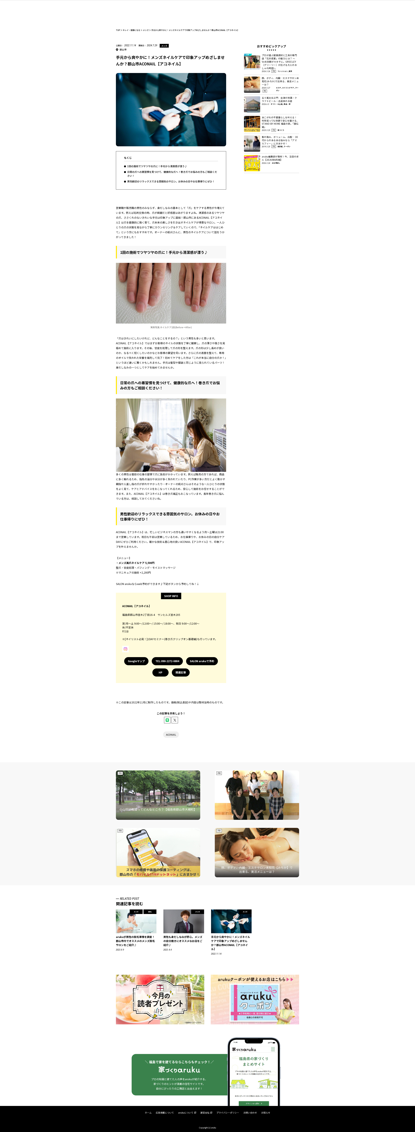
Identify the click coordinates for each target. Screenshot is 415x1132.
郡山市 (123, 49)
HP (160, 672)
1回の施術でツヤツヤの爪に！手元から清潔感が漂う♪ (157, 166)
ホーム (148, 1112)
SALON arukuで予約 (202, 661)
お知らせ (265, 1112)
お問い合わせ (250, 1112)
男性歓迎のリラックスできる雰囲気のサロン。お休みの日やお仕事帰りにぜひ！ (171, 181)
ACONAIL (171, 734)
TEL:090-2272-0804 (167, 661)
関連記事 (181, 672)
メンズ (164, 45)
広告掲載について (165, 1112)
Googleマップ (136, 661)
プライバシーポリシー (227, 1112)
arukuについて (185, 1112)
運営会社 (204, 1112)
